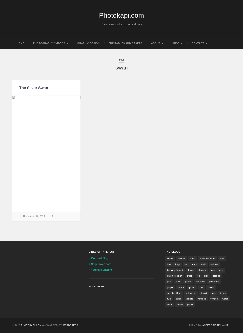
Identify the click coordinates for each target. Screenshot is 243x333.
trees (223, 293)
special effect (174, 293)
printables (214, 281)
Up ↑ (228, 325)
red (201, 287)
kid (198, 275)
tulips (178, 298)
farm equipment (175, 270)
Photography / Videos (49, 43)
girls (221, 270)
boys (177, 264)
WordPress (70, 325)
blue (222, 258)
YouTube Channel (101, 269)
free (212, 270)
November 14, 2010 (34, 216)
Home (20, 43)
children (214, 264)
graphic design (174, 275)
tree (213, 293)
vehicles (202, 298)
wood (180, 304)
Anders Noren (212, 325)
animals (181, 258)
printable (200, 281)
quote (181, 287)
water (225, 298)
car (186, 264)
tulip (169, 298)
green (189, 275)
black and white (207, 258)
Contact (198, 43)
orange (216, 275)
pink (169, 281)
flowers (202, 270)
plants (188, 281)
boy (169, 264)
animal (170, 258)
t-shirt (204, 293)
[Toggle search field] (225, 43)
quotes (192, 287)
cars (194, 264)
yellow (190, 304)
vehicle (189, 298)
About (155, 43)
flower (190, 270)
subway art (191, 293)
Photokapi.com (121, 15)
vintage (214, 298)
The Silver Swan (33, 88)
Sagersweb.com (101, 264)
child (203, 264)
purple (170, 287)
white (170, 304)
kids (206, 275)
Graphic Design (88, 43)
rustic (211, 287)
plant (178, 281)
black (192, 258)
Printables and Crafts (125, 43)
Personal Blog (99, 258)
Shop (176, 43)
